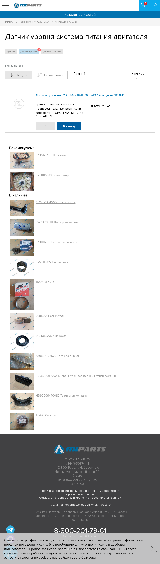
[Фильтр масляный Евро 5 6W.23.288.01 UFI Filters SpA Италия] (22, 228)
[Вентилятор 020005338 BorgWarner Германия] (22, 181)
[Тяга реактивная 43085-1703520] (22, 361)
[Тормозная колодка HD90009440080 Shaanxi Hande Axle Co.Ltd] (22, 401)
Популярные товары (62, 512)
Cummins (39, 512)
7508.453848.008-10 (62, 104)
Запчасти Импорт (90, 512)
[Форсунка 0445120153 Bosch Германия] (22, 161)
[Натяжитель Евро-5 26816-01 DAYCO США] (22, 321)
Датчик (11, 51)
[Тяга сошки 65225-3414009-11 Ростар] (22, 208)
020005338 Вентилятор (52, 175)
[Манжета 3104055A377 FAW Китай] (22, 341)
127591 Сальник (46, 415)
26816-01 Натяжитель (50, 316)
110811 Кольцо (45, 282)
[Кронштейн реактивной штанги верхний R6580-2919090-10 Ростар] (22, 381)
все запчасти (68, 516)
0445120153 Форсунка (51, 155)
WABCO (109, 512)
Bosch (121, 512)
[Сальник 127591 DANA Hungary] (22, 421)
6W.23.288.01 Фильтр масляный (57, 222)
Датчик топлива (52, 51)
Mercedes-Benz (46, 516)
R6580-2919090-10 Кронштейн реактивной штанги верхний (76, 376)
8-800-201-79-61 (80, 530)
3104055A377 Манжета (51, 336)
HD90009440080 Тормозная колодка (61, 395)
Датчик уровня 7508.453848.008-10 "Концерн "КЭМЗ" (81, 95)
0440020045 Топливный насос (57, 242)
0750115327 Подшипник (52, 262)
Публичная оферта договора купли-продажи (80, 505)
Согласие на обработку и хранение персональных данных (80, 497)
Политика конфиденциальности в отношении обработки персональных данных (80, 492)
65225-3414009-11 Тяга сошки (55, 202)
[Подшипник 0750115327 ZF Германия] (22, 268)
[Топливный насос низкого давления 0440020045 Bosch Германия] (22, 248)
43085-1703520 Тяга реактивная (58, 356)
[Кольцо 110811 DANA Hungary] (22, 294)
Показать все (14, 65)
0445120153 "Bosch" (93, 516)
